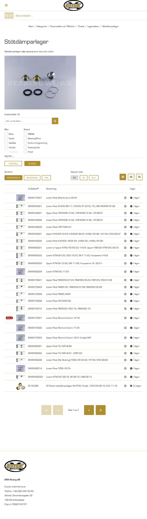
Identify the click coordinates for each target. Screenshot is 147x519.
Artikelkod (32, 188)
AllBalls (31, 133)
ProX (30, 151)
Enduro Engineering (37, 142)
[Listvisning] (123, 177)
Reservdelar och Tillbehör (62, 26)
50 (83, 177)
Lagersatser (93, 26)
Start (31, 26)
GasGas (12, 142)
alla (93, 177)
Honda (12, 147)
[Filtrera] (55, 121)
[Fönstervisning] (131, 177)
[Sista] (101, 410)
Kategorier (42, 26)
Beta (11, 133)
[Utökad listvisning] (139, 177)
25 (74, 177)
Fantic (11, 138)
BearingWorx (34, 138)
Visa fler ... (9, 156)
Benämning (32, 177)
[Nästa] (89, 410)
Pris (46, 177)
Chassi (81, 26)
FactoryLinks (34, 147)
